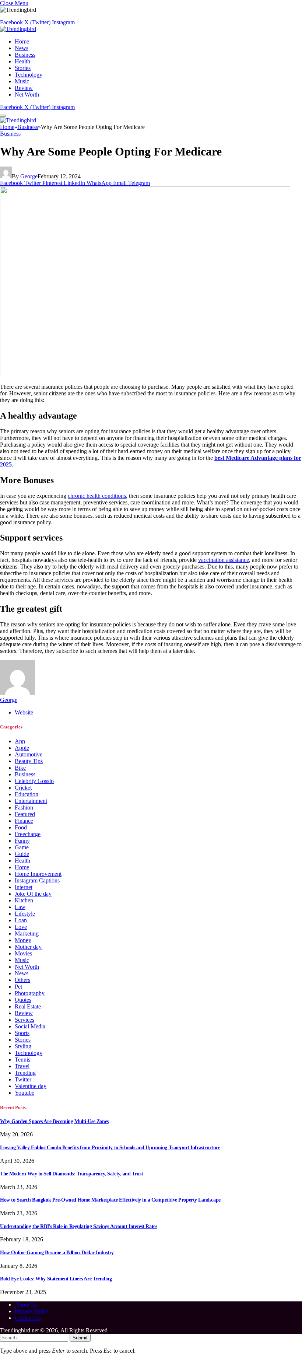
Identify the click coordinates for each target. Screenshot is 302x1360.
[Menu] (3, 116)
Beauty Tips (29, 761)
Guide (22, 854)
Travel (22, 1066)
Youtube (24, 1093)
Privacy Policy (32, 1311)
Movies (23, 953)
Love (21, 927)
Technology (28, 74)
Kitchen (24, 900)
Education (26, 794)
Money (23, 940)
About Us (26, 1304)
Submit (80, 1337)
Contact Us (28, 1318)
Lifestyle (25, 913)
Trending (25, 1073)
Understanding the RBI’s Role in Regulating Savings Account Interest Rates (78, 1226)
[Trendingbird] (18, 29)
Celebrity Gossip (34, 781)
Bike (20, 768)
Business (25, 55)
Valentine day (30, 1086)
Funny (22, 841)
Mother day (28, 947)
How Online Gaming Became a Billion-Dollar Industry (57, 1252)
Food (21, 827)
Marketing (27, 933)
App (20, 741)
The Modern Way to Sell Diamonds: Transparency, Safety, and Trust (71, 1174)
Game (22, 847)
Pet (18, 986)
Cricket (23, 787)
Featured (25, 814)
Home (22, 41)
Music (22, 81)
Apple (22, 748)
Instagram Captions (37, 880)
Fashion (24, 807)
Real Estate (28, 1006)
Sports (22, 1033)
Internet (23, 887)
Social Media (30, 1026)
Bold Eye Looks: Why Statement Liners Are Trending (56, 1279)
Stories (23, 68)
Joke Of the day (33, 894)
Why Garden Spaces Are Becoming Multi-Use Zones (54, 1121)
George (29, 176)
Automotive (28, 754)
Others (22, 980)
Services (24, 1020)
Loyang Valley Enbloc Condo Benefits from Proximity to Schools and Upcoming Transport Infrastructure (110, 1147)
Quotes (23, 1000)
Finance (24, 821)
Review (24, 88)
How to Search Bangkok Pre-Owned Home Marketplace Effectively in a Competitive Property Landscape (110, 1200)
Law (20, 907)
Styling (23, 1046)
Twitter (23, 1079)
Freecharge (28, 834)
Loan (21, 920)
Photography (30, 993)
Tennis (22, 1059)
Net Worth (27, 94)
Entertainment (31, 801)
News (21, 48)
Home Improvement (38, 874)
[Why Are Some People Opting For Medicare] (145, 374)
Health (22, 61)
